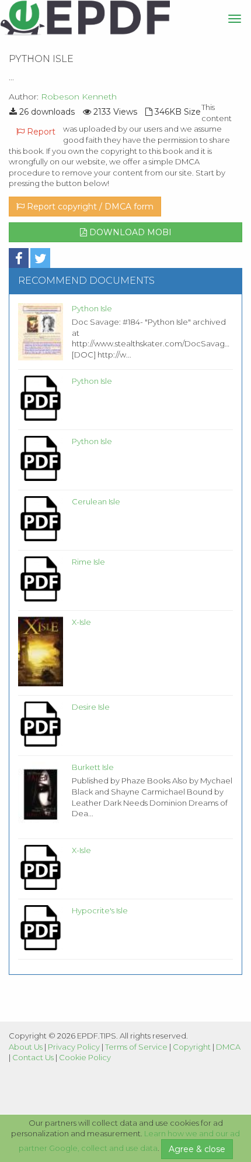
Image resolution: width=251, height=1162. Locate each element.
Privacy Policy (74, 1046)
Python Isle (92, 308)
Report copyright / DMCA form (89, 206)
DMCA (228, 1046)
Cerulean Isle (96, 501)
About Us (26, 1046)
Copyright (192, 1046)
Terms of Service (136, 1046)
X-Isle (81, 622)
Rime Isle (88, 561)
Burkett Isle (93, 767)
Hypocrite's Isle (100, 910)
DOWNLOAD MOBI (129, 232)
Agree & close (197, 1149)
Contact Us (33, 1057)
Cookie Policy (85, 1057)
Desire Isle (91, 706)
